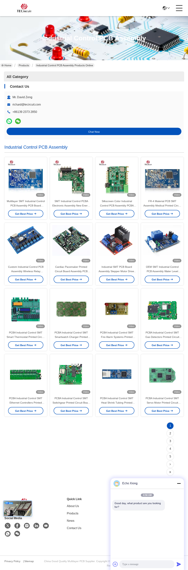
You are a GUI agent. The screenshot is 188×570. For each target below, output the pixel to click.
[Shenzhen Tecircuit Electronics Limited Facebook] (17, 526)
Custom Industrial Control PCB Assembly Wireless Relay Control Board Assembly (26, 271)
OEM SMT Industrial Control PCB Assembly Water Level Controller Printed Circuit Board (162, 271)
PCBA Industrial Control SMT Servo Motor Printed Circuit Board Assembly (162, 403)
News (70, 520)
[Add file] (115, 564)
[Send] (179, 564)
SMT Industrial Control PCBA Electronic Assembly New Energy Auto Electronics (71, 205)
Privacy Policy (12, 561)
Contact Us (74, 528)
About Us (73, 506)
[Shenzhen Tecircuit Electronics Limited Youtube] (46, 526)
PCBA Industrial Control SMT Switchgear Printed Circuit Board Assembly (71, 403)
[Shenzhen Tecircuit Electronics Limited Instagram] (27, 526)
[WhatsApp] (9, 121)
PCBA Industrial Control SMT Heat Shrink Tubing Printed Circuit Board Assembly (116, 403)
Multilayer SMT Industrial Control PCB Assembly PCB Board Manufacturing (26, 205)
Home (7, 65)
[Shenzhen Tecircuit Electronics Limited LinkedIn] (36, 526)
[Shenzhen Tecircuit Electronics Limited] (24, 8)
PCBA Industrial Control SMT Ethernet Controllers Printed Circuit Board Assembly (25, 403)
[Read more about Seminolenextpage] (170, 464)
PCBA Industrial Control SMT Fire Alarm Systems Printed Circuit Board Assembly (116, 337)
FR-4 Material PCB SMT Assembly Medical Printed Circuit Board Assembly (162, 205)
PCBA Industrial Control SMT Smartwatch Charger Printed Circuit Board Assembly (71, 337)
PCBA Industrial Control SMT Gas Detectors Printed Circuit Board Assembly (162, 337)
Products (24, 65)
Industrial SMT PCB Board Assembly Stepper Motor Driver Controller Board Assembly (117, 271)
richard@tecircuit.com (26, 104)
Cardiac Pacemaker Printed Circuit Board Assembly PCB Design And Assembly (71, 271)
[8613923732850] (7, 534)
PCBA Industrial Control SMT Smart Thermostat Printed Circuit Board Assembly (26, 337)
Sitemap (29, 561)
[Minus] (179, 483)
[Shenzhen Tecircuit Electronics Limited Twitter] (7, 526)
